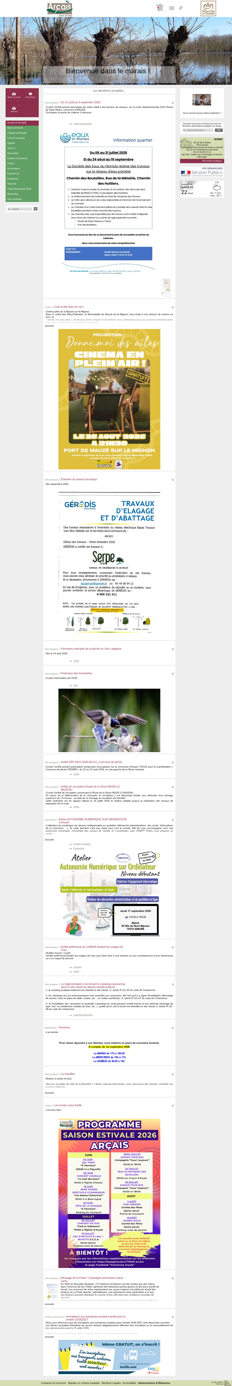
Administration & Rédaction (154, 1383)
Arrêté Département (83, 124)
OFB (76, 685)
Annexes (78, 967)
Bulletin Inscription (82, 844)
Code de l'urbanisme (83, 1015)
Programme (79, 848)
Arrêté (76, 661)
